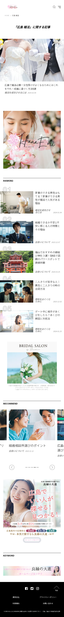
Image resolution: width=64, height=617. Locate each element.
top (56, 590)
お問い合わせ (48, 603)
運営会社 (16, 597)
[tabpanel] (32, 433)
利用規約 (16, 603)
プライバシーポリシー (48, 597)
